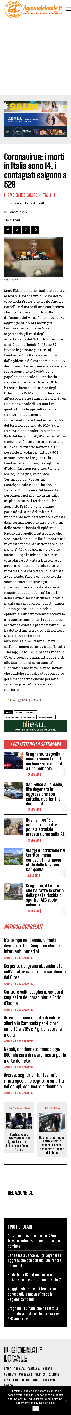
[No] (66, 1401)
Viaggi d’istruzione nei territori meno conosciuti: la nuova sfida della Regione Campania (45, 860)
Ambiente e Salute (18, 957)
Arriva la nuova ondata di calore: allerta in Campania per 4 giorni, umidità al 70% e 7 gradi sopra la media (33, 1026)
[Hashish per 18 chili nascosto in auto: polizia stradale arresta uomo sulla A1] (13, 826)
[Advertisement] (35, 57)
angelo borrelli (25, 712)
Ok (35, 1408)
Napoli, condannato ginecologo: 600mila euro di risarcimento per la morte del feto (35, 1055)
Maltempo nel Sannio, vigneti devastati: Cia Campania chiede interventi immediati (32, 945)
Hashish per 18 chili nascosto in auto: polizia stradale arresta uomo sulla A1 (45, 827)
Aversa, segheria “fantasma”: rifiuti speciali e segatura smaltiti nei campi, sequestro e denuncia (34, 1080)
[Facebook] (8, 230)
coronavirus (46, 717)
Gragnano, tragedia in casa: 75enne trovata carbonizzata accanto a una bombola (45, 761)
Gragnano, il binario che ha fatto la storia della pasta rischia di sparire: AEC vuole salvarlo (45, 895)
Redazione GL (35, 203)
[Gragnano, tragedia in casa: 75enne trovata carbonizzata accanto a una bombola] (13, 760)
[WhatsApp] (35, 230)
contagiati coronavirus (20, 717)
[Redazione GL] (7, 203)
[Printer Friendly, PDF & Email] (23, 702)
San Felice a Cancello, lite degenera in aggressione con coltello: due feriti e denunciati (44, 794)
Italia (46, 195)
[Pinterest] (26, 230)
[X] (17, 230)
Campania (33, 774)
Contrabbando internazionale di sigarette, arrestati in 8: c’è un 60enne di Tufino (19, 1141)
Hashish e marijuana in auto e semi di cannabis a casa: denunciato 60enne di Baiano (51, 1145)
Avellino (32, 875)
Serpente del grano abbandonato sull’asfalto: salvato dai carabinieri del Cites (35, 971)
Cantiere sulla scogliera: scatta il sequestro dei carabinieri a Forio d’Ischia (33, 997)
